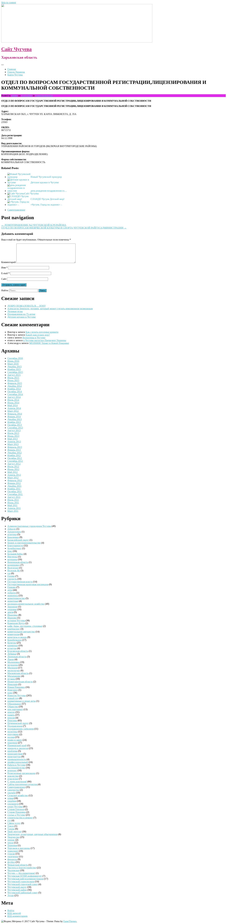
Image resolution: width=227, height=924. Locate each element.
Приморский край (17, 745)
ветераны (12, 559)
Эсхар (10, 895)
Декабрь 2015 (14, 366)
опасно (11, 712)
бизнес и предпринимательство (24, 542)
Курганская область (17, 651)
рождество (13, 776)
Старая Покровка (16, 812)
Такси (10, 826)
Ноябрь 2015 (14, 369)
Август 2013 (14, 430)
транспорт (12, 851)
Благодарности (15, 545)
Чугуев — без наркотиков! (21, 873)
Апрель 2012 (14, 475)
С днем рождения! (17, 781)
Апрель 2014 (14, 408)
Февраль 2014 (14, 413)
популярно (13, 734)
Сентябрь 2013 (15, 427)
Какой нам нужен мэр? (38, 335)
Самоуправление (44, 95)
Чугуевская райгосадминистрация (25, 878)
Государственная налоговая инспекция (27, 584)
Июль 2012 (13, 466)
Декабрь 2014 (14, 386)
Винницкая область (17, 562)
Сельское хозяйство (17, 795)
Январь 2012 (14, 483)
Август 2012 (14, 463)
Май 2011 (12, 505)
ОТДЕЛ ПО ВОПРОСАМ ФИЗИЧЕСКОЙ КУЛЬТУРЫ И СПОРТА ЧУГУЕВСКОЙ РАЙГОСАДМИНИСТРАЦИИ (63, 227)
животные (12, 601)
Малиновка (13, 662)
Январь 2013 (14, 450)
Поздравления (14, 726)
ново (10, 692)
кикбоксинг (13, 629)
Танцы (11, 828)
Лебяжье (11, 654)
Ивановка (12, 615)
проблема (12, 751)
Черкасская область (17, 865)
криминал (12, 645)
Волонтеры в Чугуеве (33, 337)
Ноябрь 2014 (14, 388)
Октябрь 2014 (14, 391)
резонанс (12, 770)
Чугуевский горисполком (20, 881)
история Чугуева (16, 620)
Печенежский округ (18, 723)
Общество (12, 706)
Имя (4, 267)
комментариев (17, 916)
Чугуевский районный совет (22, 892)
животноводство (16, 598)
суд (9, 820)
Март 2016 (13, 364)
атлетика (12, 534)
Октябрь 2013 (14, 425)
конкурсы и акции (17, 637)
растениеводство (16, 767)
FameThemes (69, 921)
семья (10, 798)
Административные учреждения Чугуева (29, 526)
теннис (11, 840)
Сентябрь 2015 (15, 372)
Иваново (12, 617)
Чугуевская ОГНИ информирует (24, 876)
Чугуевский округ (17, 887)
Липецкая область (16, 656)
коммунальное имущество (21, 631)
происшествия (15, 753)
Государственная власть (19, 581)
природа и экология (17, 748)
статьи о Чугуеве (16, 815)
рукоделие (12, 778)
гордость (12, 579)
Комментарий (8, 262)
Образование (14, 703)
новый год (13, 698)
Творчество (13, 837)
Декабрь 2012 (14, 452)
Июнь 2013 (13, 436)
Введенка (12, 556)
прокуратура (14, 756)
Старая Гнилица (15, 809)
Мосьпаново (14, 676)
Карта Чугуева (15, 74)
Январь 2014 (14, 416)
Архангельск (14, 531)
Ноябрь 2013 (14, 422)
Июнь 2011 (13, 502)
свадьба (11, 792)
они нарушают (15, 709)
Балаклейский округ (18, 540)
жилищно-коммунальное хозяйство (25, 604)
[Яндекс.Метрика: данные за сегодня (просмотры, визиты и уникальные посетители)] (11, 921)
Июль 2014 (13, 400)
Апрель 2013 (14, 441)
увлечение (12, 856)
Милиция (12, 667)
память (11, 715)
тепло (10, 842)
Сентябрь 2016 (15, 358)
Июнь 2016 (13, 361)
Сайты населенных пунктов (22, 784)
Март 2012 (13, 477)
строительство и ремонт (20, 817)
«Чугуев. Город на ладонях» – (46, 204)
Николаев (12, 684)
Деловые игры (15, 311)
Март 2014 (13, 411)
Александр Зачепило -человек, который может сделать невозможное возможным (50, 308)
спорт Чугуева (15, 806)
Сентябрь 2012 (15, 461)
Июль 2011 (13, 500)
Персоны (12, 720)
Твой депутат (14, 831)
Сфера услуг (14, 823)
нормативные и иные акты (21, 701)
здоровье (12, 609)
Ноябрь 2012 (14, 455)
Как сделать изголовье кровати (42, 332)
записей (14, 913)
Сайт (3, 279)
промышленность (16, 759)
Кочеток (11, 642)
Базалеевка (13, 537)
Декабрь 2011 (14, 486)
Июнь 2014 (13, 402)
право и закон (14, 740)
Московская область (18, 673)
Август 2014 (14, 397)
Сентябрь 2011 (15, 494)
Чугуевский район (17, 890)
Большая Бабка (15, 554)
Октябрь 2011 (14, 491)
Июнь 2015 (13, 380)
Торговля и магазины (18, 848)
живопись (12, 595)
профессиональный (17, 762)
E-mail (5, 273)
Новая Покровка (16, 687)
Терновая (12, 845)
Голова (11, 576)
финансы (12, 859)
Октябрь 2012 (14, 458)
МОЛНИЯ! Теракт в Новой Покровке (49, 343)
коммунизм (13, 634)
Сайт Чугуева (16, 49)
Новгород (12, 690)
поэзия (11, 737)
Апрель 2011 (14, 508)
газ (9, 573)
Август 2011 (13, 497)
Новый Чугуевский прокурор (46, 177)
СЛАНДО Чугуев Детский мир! (47, 199)
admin (14, 95)
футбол (11, 862)
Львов (10, 659)
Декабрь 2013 (14, 419)
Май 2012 (12, 472)
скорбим (11, 801)
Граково (11, 587)
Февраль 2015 (14, 383)
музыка (11, 678)
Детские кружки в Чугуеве (45, 182)
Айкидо (11, 529)
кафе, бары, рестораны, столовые (24, 626)
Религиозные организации (21, 773)
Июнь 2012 (13, 469)
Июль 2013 (13, 433)
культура (12, 648)
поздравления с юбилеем (20, 728)
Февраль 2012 (14, 480)
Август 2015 (14, 375)
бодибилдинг (14, 548)
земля (10, 612)
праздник (12, 742)
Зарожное (12, 606)
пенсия (11, 717)
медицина (12, 665)
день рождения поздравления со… (49, 190)
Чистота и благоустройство (21, 867)
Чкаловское (13, 870)
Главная (11, 69)
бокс (9, 551)
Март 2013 (13, 444)
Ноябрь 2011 (14, 488)
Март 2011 (12, 511)
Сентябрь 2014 (15, 394)
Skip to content (8, 2)
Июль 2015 (13, 377)
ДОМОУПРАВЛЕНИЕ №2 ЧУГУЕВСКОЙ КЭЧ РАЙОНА (33, 225)
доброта (11, 592)
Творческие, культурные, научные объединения (32, 834)
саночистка (13, 790)
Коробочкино (14, 640)
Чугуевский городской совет (22, 884)
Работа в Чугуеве (16, 765)
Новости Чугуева (16, 695)
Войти (10, 910)
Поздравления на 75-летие (21, 314)
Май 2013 (12, 438)
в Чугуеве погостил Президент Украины (44, 340)
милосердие (13, 670)
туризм (11, 853)
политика (12, 731)
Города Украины (16, 72)
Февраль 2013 (14, 447)
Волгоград (13, 567)
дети (9, 590)
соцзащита (13, 803)
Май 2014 (12, 405)
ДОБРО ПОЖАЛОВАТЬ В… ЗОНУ (26, 306)
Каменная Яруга (16, 623)
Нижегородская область (20, 681)
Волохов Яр (13, 570)
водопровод (13, 565)
